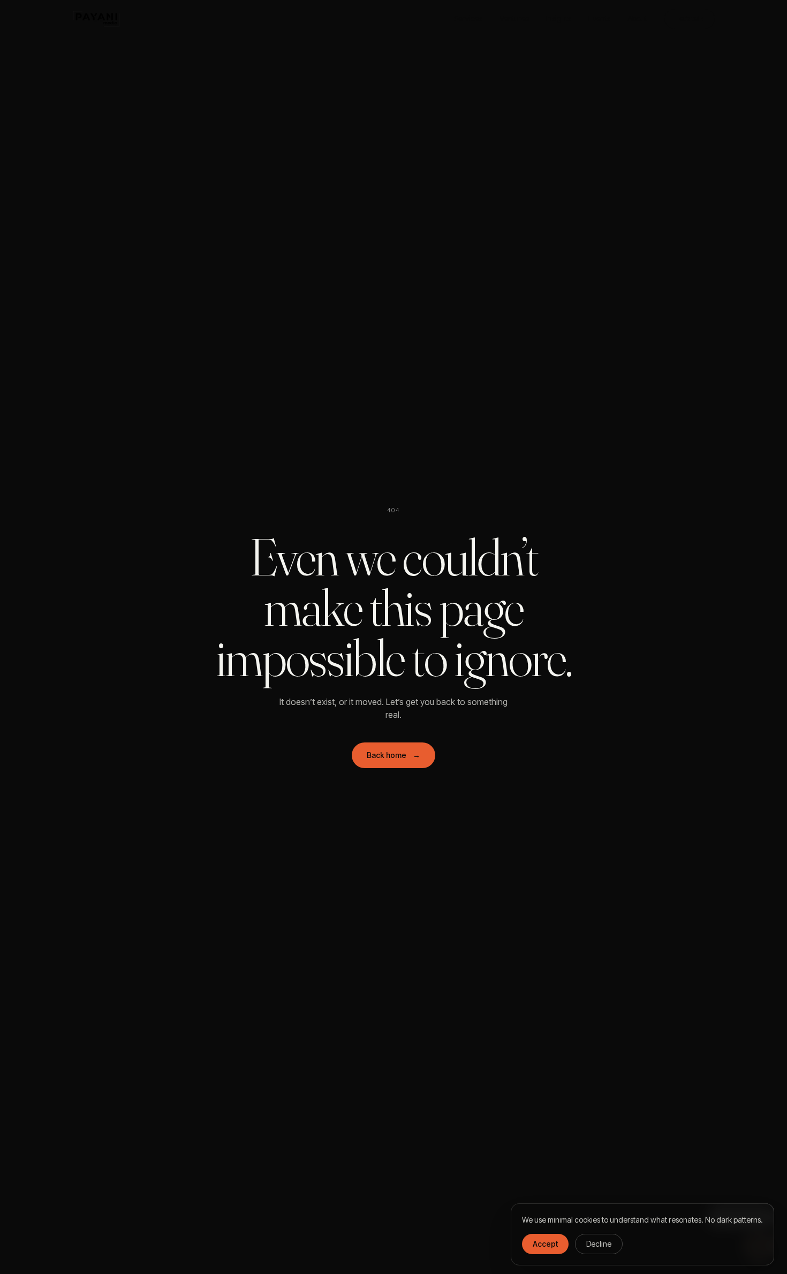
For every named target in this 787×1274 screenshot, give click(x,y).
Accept (545, 1243)
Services (468, 18)
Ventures (514, 18)
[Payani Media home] (97, 18)
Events (599, 18)
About (637, 18)
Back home (393, 755)
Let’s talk (689, 18)
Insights (558, 18)
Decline (598, 1243)
